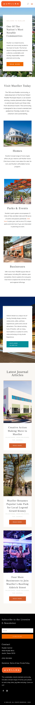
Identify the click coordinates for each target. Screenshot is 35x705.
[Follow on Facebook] (3, 690)
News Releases (22, 437)
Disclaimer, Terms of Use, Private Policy (15, 663)
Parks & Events (17, 208)
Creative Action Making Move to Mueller (17, 431)
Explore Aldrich (14, 344)
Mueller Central (7, 648)
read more (17, 445)
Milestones (10, 437)
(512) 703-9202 (7, 658)
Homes (17, 151)
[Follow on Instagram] (7, 690)
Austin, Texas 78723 (8, 653)
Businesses (17, 266)
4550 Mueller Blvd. (8, 651)
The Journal (17, 440)
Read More (15, 64)
